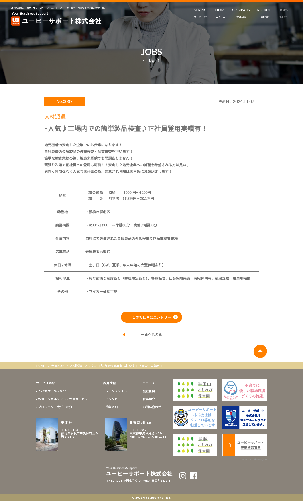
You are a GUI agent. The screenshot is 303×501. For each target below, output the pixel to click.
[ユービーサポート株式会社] (56, 19)
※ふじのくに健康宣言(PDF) (254, 459)
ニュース (149, 383)
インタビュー (114, 399)
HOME (41, 365)
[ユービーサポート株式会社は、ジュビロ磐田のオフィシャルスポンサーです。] (244, 390)
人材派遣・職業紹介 (52, 391)
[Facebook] (193, 475)
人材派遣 (76, 365)
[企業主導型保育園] (195, 390)
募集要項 (111, 407)
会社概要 (149, 391)
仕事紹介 (57, 365)
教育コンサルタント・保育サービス (63, 399)
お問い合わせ (152, 407)
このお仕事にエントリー (151, 317)
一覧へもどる (151, 334)
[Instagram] (182, 475)
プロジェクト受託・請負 (55, 407)
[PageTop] (260, 351)
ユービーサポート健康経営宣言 (250, 445)
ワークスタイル (116, 391)
